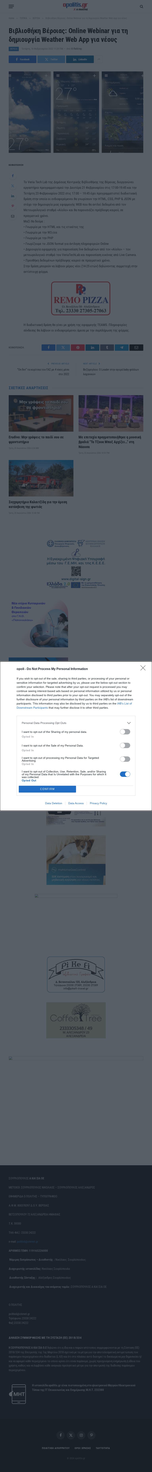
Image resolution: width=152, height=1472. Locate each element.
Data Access (76, 803)
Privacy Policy (98, 803)
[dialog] (76, 736)
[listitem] (76, 723)
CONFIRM (47, 789)
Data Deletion (53, 803)
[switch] (125, 731)
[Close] (144, 669)
